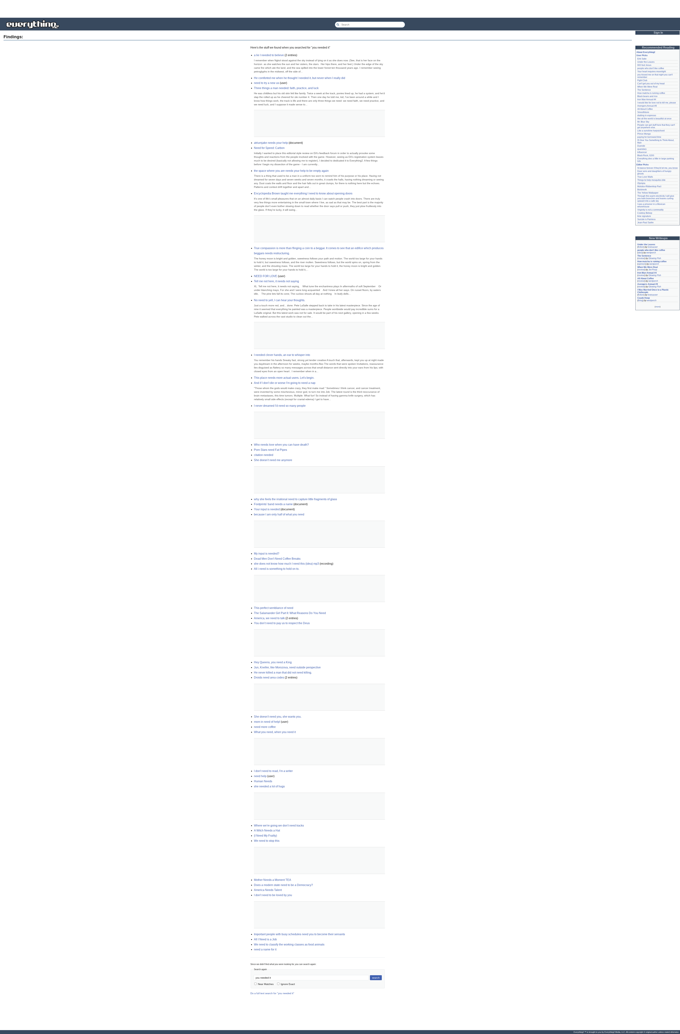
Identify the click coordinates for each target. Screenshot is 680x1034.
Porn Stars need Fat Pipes (270, 449)
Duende (641, 146)
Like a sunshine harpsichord (651, 130)
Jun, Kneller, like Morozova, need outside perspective (287, 667)
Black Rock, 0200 (645, 155)
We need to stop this (266, 840)
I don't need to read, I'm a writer (273, 770)
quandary (642, 149)
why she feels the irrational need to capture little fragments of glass (295, 499)
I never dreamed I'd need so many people (280, 405)
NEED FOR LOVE (265, 276)
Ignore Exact (288, 984)
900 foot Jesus (644, 65)
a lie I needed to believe (269, 55)
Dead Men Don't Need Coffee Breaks (277, 558)
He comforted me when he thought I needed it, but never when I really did (299, 77)
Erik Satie (642, 59)
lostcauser (653, 247)
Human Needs (263, 781)
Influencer (642, 152)
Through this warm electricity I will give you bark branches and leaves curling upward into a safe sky (656, 198)
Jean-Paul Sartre (645, 222)
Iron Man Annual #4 (646, 99)
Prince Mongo (644, 134)
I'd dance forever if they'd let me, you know (657, 168)
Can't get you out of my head (651, 83)
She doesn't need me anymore (273, 460)
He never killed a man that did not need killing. (283, 672)
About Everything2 (645, 52)
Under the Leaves (645, 62)
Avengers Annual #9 (647, 106)
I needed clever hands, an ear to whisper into (282, 354)
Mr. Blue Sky (643, 122)
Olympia (641, 183)
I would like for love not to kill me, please (656, 102)
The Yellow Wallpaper (647, 193)
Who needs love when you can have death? (281, 444)
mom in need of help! (267, 721)
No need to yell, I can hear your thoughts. (279, 300)
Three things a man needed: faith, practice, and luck (286, 88)
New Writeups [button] (658, 238)
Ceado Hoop (643, 298)
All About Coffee (645, 109)
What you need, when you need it (275, 732)
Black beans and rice (647, 96)
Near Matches (266, 984)
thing (640, 300)
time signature (644, 216)
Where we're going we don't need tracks (279, 825)
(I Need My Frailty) (265, 835)
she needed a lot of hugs (269, 786)
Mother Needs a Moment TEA (272, 879)
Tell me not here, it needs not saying (276, 281)
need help (260, 776)
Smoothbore (643, 112)
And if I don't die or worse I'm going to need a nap (284, 382)
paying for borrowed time (649, 137)
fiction (641, 247)
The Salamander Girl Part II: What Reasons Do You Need (290, 613)
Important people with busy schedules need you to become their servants (299, 934)
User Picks (642, 55)
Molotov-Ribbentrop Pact (649, 186)
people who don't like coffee (650, 68)
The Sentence (644, 90)
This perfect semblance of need (273, 607)
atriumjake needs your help (271, 142)
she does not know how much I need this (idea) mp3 (286, 563)
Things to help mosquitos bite (651, 180)
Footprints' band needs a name (273, 504)
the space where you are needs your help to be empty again (291, 170)
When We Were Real (647, 87)
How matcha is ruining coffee (651, 93)
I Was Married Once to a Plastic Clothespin (653, 291)
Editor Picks (642, 164)
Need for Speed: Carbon (269, 147)
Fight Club (642, 80)
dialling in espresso (646, 115)
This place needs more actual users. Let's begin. (284, 377)
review (641, 258)
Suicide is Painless (646, 219)
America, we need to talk (269, 618)
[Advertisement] (340, 9)
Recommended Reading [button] (658, 47)
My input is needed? (266, 553)
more (657, 307)
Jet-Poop (652, 269)
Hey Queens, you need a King (273, 662)
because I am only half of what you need (279, 514)
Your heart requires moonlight (651, 71)
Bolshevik (642, 189)
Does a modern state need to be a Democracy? (283, 885)
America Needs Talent (268, 889)
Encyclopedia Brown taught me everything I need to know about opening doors (303, 193)
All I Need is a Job (265, 939)
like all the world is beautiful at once (654, 118)
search (376, 977)
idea (640, 252)
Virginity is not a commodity (650, 210)
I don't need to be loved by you (273, 895)
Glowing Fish (654, 258)
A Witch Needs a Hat (267, 830)
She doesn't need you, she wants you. (277, 716)
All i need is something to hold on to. (276, 568)
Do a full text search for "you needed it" (272, 993)
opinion (641, 264)
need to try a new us (266, 82)
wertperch (651, 252)
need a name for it (265, 949)
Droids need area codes (269, 677)
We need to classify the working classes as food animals (289, 944)
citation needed (263, 454)
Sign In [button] (658, 32)
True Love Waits (645, 177)
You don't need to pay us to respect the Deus (282, 623)
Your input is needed (267, 509)
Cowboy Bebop (644, 213)
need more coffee (265, 726)
